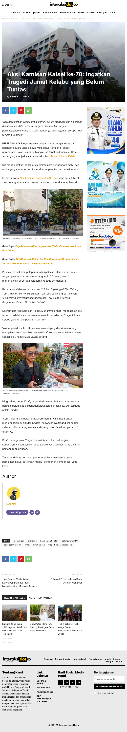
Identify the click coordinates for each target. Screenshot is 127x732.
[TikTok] (72, 682)
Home (5, 18)
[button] (7, 5)
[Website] (37, 512)
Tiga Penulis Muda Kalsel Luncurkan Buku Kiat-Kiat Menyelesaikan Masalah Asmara (19, 583)
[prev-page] (4, 640)
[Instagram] (66, 682)
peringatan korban (12, 545)
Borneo (14, 18)
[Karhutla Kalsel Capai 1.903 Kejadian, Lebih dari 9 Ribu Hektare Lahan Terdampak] (14, 613)
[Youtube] (78, 682)
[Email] (31, 512)
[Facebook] (5, 110)
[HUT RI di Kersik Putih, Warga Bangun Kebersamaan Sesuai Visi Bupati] (70, 613)
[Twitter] (13, 110)
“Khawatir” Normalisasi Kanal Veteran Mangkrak (66, 581)
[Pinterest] (21, 110)
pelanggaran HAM (70, 541)
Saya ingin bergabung (108, 686)
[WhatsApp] (28, 110)
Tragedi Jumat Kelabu (63, 156)
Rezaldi (14, 96)
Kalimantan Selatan (49, 541)
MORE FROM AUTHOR (40, 597)
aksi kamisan (18, 541)
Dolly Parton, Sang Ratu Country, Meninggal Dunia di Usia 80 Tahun (42, 627)
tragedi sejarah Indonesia (60, 545)
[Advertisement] (42, 528)
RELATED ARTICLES (14, 597)
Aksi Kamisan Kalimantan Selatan (39, 178)
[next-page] (10, 640)
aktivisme (32, 541)
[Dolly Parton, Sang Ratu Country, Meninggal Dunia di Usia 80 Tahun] (42, 613)
